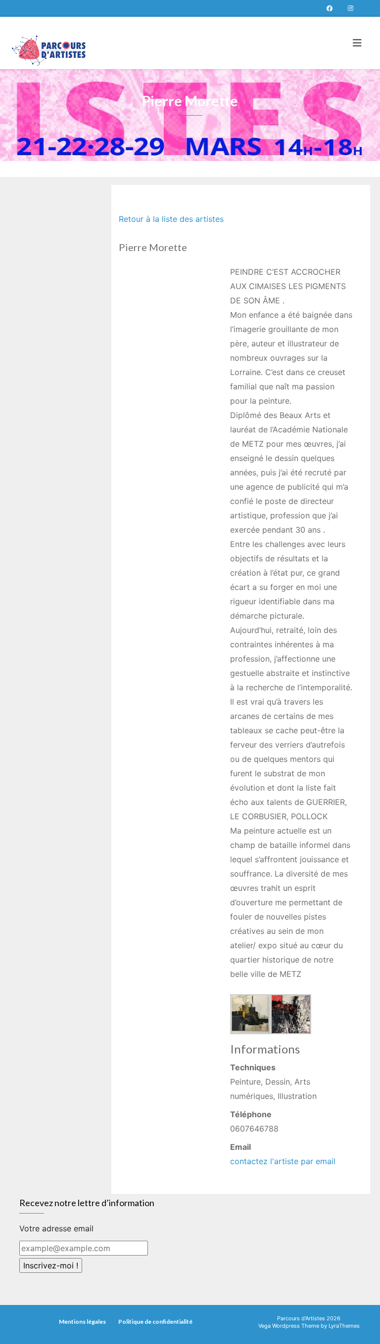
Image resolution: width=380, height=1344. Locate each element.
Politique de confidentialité (155, 1321)
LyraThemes (344, 1325)
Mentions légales (82, 1321)
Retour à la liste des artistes (171, 219)
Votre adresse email (56, 1228)
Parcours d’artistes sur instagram (350, 8)
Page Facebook (329, 8)
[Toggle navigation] (357, 43)
